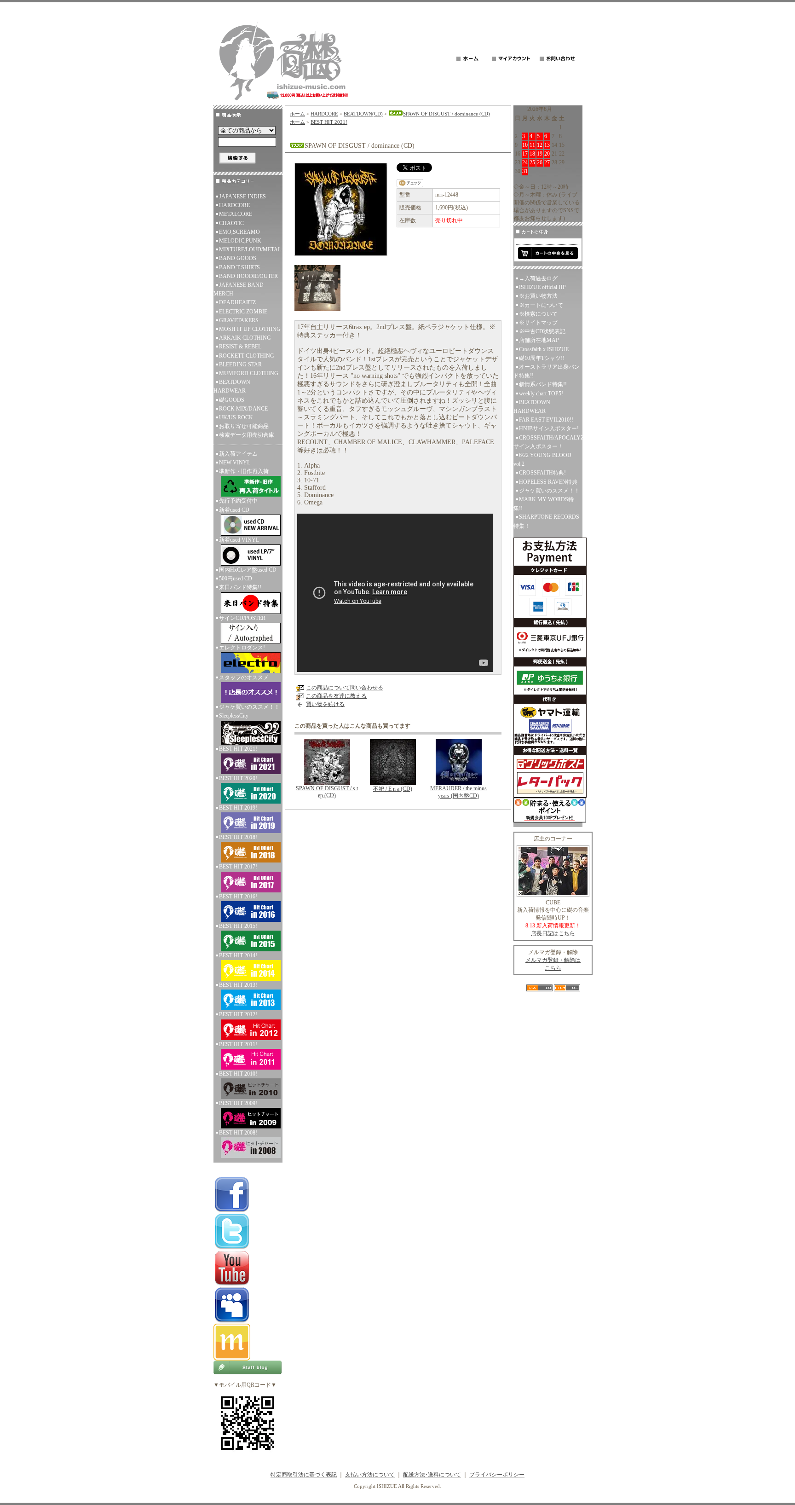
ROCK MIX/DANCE (243, 408)
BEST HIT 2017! (238, 866)
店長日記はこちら (553, 933)
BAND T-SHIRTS (239, 267)
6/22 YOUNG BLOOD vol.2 (542, 459)
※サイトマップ (538, 322)
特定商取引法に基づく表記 (304, 1474)
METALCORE (235, 214)
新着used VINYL (239, 540)
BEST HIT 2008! (238, 1132)
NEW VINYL (234, 462)
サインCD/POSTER (242, 618)
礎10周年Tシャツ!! (542, 358)
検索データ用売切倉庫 (246, 435)
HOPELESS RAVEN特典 (548, 482)
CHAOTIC (231, 223)
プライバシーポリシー (496, 1474)
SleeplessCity (233, 715)
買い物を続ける (325, 704)
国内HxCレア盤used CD (248, 570)
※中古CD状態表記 (542, 331)
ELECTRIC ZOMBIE (243, 311)
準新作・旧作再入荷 (244, 471)
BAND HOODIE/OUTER (248, 276)
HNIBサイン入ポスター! (549, 428)
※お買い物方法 (538, 296)
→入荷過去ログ (538, 278)
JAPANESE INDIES (242, 196)
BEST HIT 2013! (238, 985)
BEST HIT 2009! (238, 1103)
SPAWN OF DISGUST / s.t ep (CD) (327, 792)
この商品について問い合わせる (344, 687)
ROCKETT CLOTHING (246, 356)
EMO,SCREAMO (239, 232)
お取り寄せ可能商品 (244, 426)
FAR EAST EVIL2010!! (546, 420)
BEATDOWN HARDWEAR (231, 386)
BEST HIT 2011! (238, 1044)
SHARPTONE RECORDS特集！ (546, 521)
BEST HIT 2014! (238, 955)
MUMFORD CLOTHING (248, 373)
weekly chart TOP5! (541, 393)
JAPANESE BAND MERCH (238, 289)
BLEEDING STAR (240, 364)
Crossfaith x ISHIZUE (544, 349)
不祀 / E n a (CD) (392, 789)
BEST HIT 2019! (238, 808)
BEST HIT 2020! (238, 778)
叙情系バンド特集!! (543, 384)
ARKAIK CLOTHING (245, 338)
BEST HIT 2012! (238, 1014)
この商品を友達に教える (336, 696)
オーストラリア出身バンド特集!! (546, 371)
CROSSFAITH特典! (542, 472)
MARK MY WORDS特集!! (543, 503)
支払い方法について (370, 1474)
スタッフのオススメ (244, 677)
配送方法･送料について (432, 1474)
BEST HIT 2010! (238, 1074)
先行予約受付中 (238, 501)
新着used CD (234, 510)
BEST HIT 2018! (238, 837)
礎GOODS (231, 400)
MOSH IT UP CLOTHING (250, 329)
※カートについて (541, 305)
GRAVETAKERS (239, 320)
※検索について (538, 314)
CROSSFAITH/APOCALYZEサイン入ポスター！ (547, 442)
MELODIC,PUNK (240, 240)
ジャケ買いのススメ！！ (249, 707)
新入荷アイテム (238, 454)
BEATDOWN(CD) (363, 113)
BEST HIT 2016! (238, 896)
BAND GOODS (237, 258)
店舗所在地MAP (539, 340)
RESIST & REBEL (240, 346)
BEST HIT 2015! (238, 926)
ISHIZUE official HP (542, 287)
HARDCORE (234, 205)
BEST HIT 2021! (238, 749)
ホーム (297, 113)
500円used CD (235, 578)
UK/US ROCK (236, 417)
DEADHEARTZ (237, 302)
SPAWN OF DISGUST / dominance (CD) (446, 113)
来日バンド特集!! (240, 587)
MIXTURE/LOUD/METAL (250, 249)
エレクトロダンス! (242, 647)
